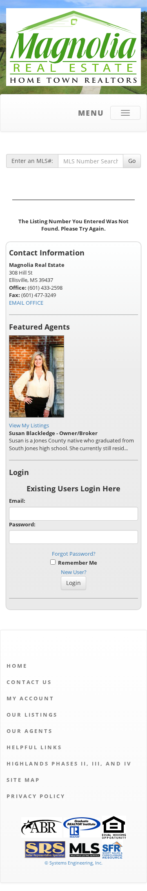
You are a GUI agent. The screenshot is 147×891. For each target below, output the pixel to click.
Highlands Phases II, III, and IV (69, 763)
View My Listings (29, 425)
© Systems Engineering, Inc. (73, 863)
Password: (22, 524)
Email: (17, 500)
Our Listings (32, 714)
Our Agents (30, 731)
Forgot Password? (74, 553)
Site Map (23, 779)
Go (132, 161)
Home (17, 665)
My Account (30, 698)
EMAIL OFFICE (26, 302)
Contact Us (29, 682)
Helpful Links (34, 747)
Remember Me (76, 562)
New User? (74, 572)
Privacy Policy (36, 796)
